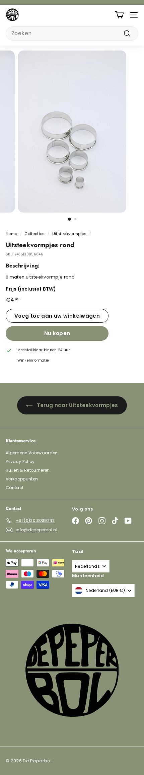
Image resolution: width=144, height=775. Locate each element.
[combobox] (72, 33)
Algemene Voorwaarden (32, 453)
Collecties (34, 233)
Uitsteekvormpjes (69, 233)
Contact (14, 487)
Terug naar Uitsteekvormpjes (77, 405)
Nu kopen (57, 333)
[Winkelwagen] (119, 15)
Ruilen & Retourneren (28, 470)
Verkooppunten (22, 479)
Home (11, 233)
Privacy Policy (20, 461)
